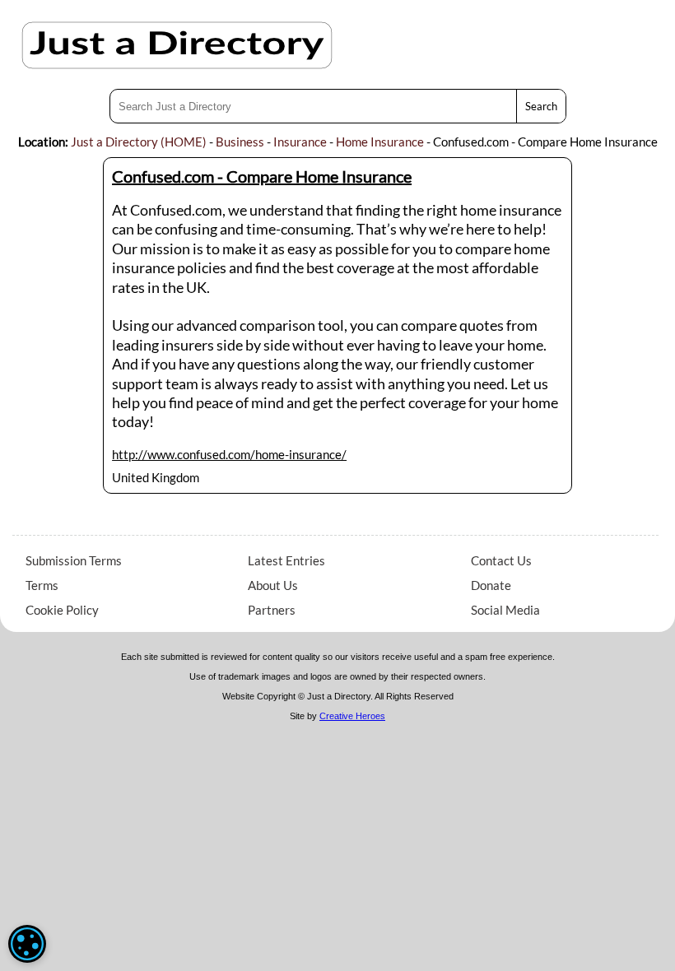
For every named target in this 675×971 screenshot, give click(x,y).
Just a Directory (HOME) (139, 141)
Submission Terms (74, 560)
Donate (491, 585)
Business (240, 141)
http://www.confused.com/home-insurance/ (229, 454)
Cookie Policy (62, 609)
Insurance (300, 141)
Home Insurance (380, 141)
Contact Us (501, 560)
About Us (273, 585)
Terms (42, 585)
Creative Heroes (352, 716)
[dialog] (27, 944)
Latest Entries (286, 560)
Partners (272, 609)
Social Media (505, 609)
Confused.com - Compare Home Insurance (262, 176)
